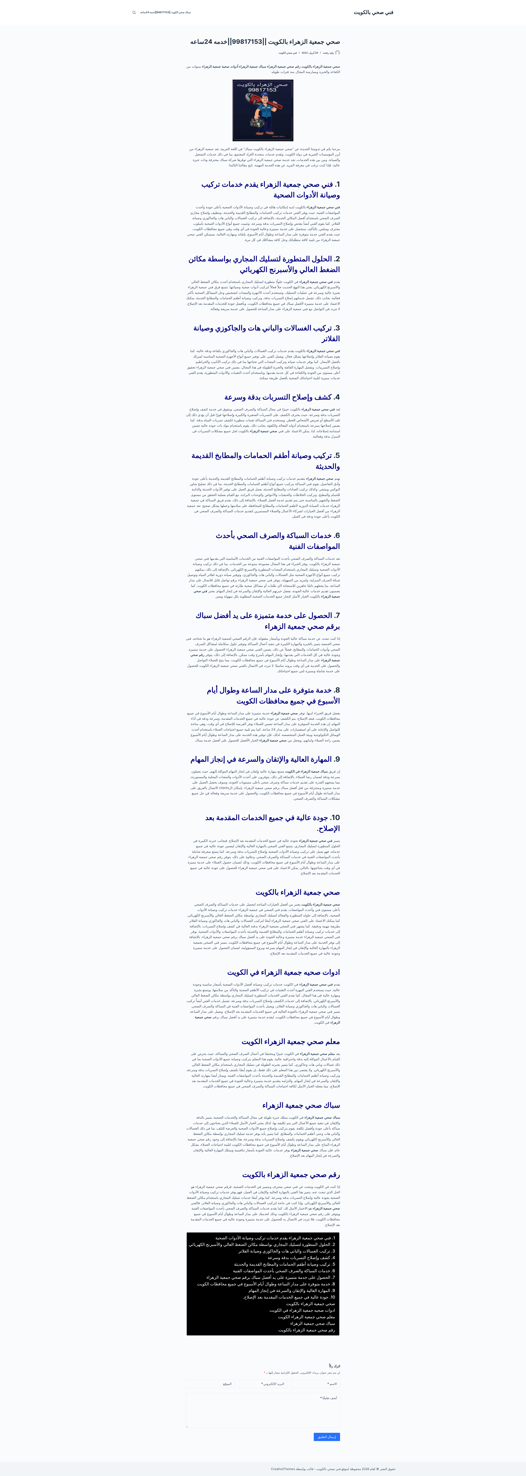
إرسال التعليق (327, 1437)
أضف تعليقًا (328, 1398)
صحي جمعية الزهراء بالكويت (310, 1303)
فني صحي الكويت (288, 52)
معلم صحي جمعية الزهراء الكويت (306, 1316)
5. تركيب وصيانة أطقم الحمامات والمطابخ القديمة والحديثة (284, 1264)
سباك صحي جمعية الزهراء (312, 1323)
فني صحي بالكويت (373, 12)
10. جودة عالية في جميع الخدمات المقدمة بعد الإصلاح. (289, 1297)
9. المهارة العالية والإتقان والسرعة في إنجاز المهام (292, 1290)
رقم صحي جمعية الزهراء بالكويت (306, 1330)
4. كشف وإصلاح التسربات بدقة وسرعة (301, 1257)
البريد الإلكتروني (272, 1384)
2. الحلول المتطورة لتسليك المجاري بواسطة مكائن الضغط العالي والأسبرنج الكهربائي (262, 1244)
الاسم (332, 1384)
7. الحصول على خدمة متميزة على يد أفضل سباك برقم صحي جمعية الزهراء (270, 1277)
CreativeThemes (283, 1469)
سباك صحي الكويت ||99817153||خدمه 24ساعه (165, 12)
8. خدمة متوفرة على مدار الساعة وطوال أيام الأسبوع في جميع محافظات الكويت (266, 1283)
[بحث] (134, 12)
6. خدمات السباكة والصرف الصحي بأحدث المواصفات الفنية (284, 1270)
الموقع (227, 1384)
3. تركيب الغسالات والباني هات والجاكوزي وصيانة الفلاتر (287, 1251)
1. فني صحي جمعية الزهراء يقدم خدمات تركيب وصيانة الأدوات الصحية (275, 1237)
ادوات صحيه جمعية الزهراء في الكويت (302, 1310)
